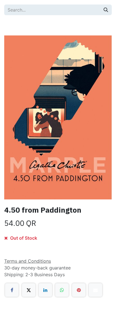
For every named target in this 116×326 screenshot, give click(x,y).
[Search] (106, 10)
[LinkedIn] (45, 290)
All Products (23, 25)
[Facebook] (12, 290)
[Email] (95, 290)
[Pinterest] (79, 290)
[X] (28, 290)
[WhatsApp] (62, 290)
